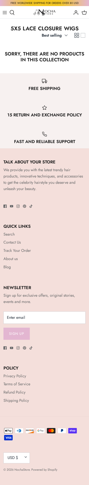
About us (10, 259)
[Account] (74, 12)
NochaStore (22, 469)
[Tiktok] (31, 206)
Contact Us (12, 242)
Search (9, 234)
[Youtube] (11, 206)
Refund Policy (14, 392)
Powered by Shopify (44, 469)
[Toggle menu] (5, 12)
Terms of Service (16, 384)
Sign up (16, 333)
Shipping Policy (16, 400)
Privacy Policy (14, 376)
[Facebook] (5, 206)
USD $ (13, 458)
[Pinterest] (24, 206)
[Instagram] (18, 206)
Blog (7, 267)
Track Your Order (17, 250)
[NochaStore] (44, 12)
